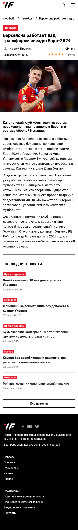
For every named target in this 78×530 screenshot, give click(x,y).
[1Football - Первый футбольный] (8, 5)
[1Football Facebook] (23, 427)
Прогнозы (10, 462)
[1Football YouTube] (29, 427)
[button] (63, 5)
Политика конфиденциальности (24, 496)
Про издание (12, 491)
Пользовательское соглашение (24, 502)
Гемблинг (10, 299)
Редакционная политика (19, 507)
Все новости (39, 403)
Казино (8, 473)
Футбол (10, 28)
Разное (8, 351)
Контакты (10, 512)
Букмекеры (11, 467)
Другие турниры (14, 274)
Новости (9, 456)
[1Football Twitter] (37, 427)
